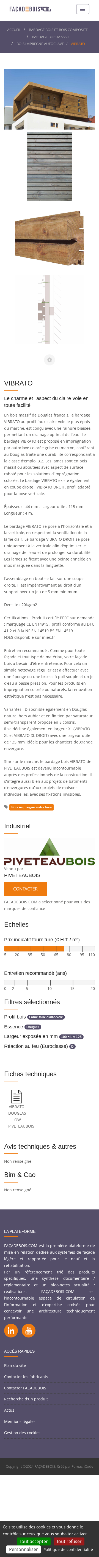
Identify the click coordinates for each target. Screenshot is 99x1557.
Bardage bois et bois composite (58, 29)
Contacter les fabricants (26, 1376)
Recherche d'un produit (26, 1398)
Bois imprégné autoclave (40, 43)
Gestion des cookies (22, 1432)
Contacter (25, 889)
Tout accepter (34, 1541)
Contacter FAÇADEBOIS (25, 1388)
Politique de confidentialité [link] (68, 1549)
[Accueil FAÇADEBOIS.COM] (30, 9)
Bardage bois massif (51, 36)
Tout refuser (69, 1541)
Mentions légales (19, 1421)
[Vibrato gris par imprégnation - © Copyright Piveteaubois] (49, 166)
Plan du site (15, 1365)
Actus (9, 1410)
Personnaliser (23, 1549)
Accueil (14, 29)
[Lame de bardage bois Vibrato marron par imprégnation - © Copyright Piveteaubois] (49, 238)
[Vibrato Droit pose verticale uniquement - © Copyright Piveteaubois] (49, 309)
